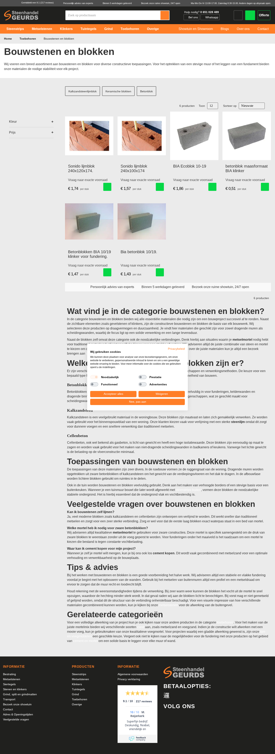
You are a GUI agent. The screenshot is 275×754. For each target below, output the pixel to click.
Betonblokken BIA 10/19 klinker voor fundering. (89, 254)
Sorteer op (230, 105)
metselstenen (168, 605)
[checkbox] (94, 377)
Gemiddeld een (37, 2)
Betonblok (146, 91)
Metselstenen (11, 679)
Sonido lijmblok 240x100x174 (134, 168)
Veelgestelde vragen (16, 719)
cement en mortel (85, 641)
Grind (75, 694)
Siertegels (9, 684)
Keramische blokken (118, 91)
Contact (8, 709)
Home (8, 38)
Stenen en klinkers (15, 689)
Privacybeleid (176, 348)
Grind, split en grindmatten (20, 694)
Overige (77, 704)
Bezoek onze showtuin (17, 704)
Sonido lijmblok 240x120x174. (81, 168)
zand (140, 627)
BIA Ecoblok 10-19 (189, 166)
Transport (9, 699)
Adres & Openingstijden (18, 714)
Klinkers (77, 684)
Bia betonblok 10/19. (139, 252)
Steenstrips (79, 674)
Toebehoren (28, 38)
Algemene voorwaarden (133, 674)
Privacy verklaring (129, 679)
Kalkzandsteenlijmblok (82, 91)
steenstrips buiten (188, 490)
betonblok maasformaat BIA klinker (246, 168)
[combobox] (113, 15)
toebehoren (225, 622)
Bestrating (9, 674)
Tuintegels (78, 689)
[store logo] (21, 15)
